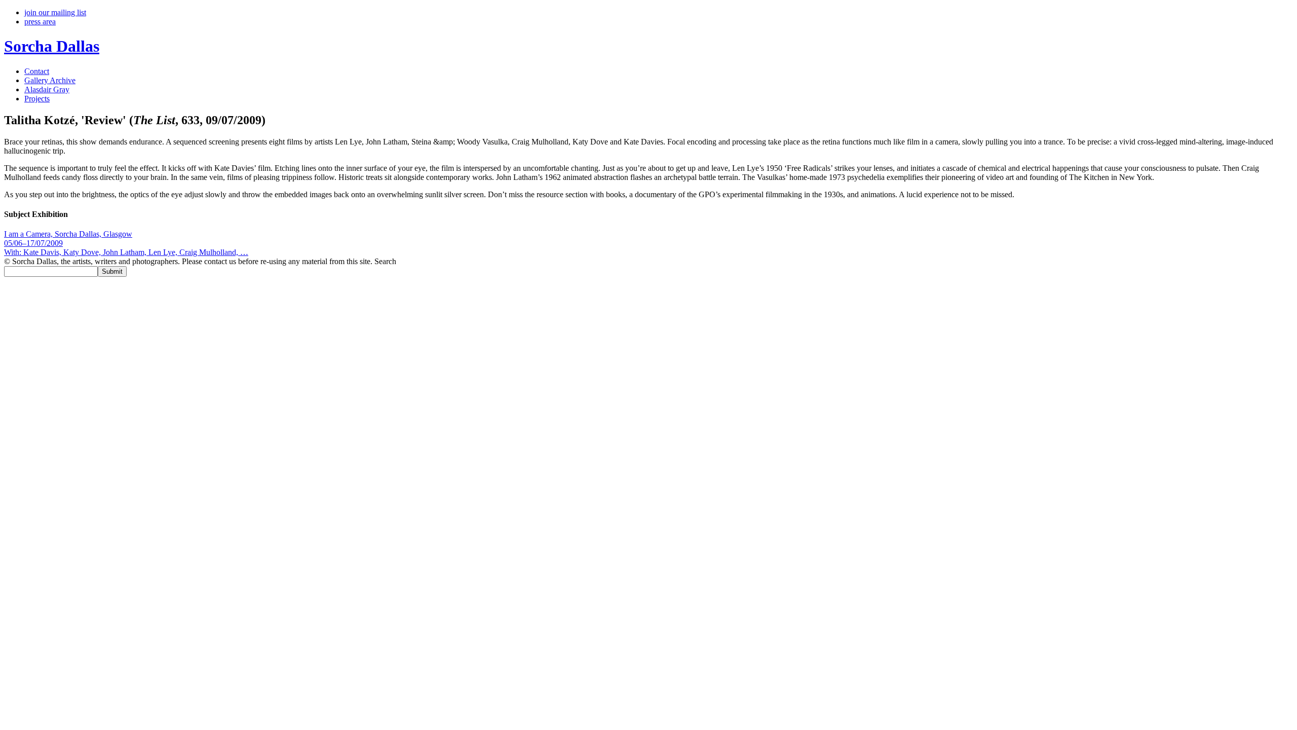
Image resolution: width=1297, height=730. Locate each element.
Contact (36, 71)
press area (40, 21)
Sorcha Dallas (51, 46)
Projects (37, 98)
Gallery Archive (49, 80)
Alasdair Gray (46, 89)
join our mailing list (55, 12)
